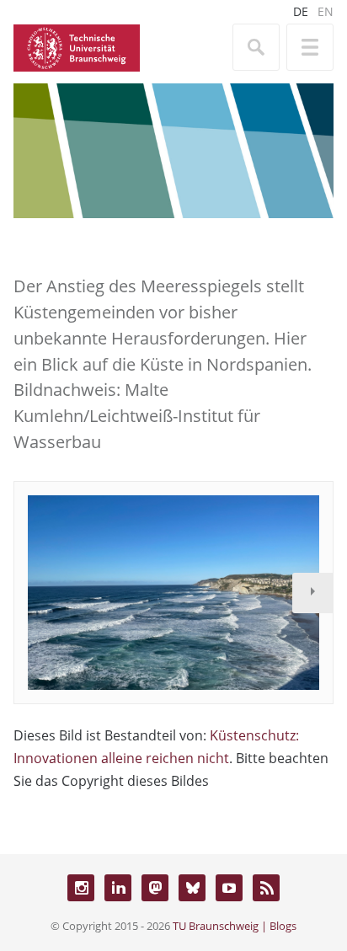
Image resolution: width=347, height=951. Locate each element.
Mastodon (154, 887)
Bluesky (192, 887)
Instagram (80, 887)
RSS (266, 887)
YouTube (229, 887)
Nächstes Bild (312, 593)
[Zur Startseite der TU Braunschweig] (76, 46)
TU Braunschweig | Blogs (234, 925)
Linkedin (117, 887)
